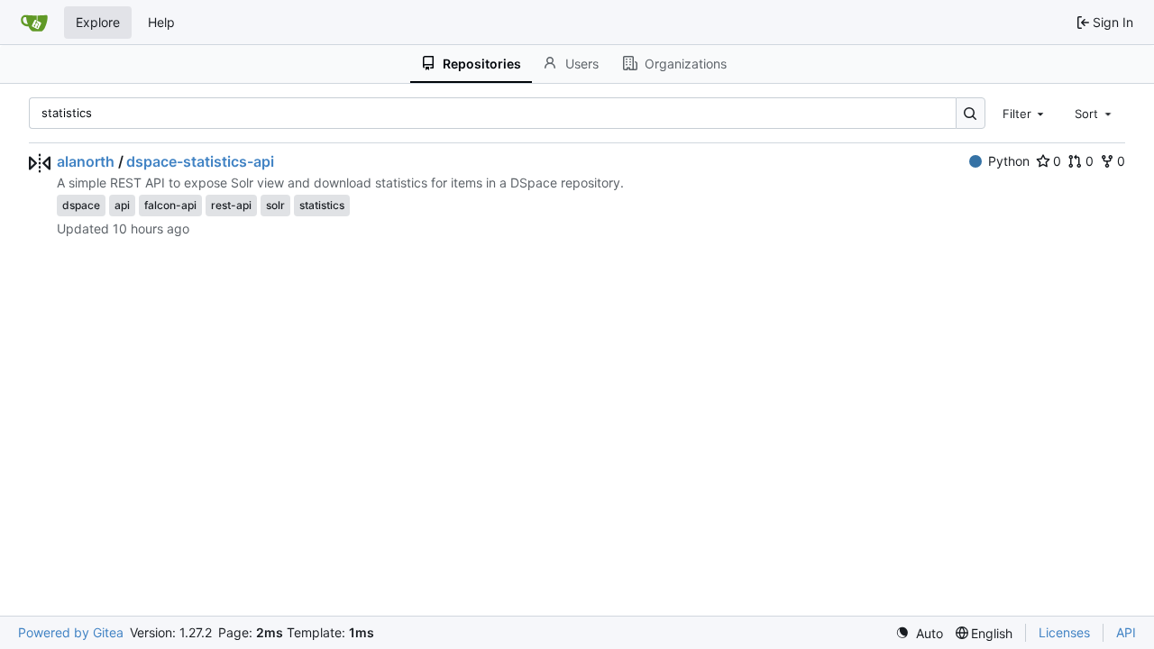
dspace (81, 205)
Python (1009, 161)
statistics (321, 205)
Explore (98, 22)
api (122, 205)
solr (275, 205)
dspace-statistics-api (200, 161)
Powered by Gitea (71, 632)
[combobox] (1025, 112)
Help (161, 22)
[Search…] (970, 113)
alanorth (85, 161)
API (1126, 632)
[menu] (919, 633)
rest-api (231, 205)
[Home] (34, 22)
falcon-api (170, 205)
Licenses (1064, 632)
